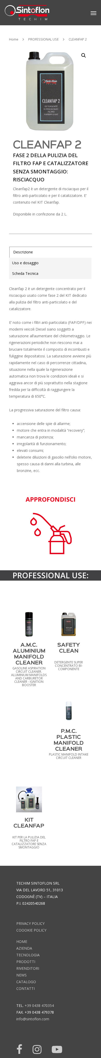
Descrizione (23, 252)
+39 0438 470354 (39, 1005)
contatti (25, 988)
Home (13, 39)
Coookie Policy (31, 930)
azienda (24, 948)
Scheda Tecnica (25, 273)
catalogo (26, 981)
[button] (83, 55)
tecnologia (28, 954)
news (21, 975)
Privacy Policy (30, 923)
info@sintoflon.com (32, 1018)
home (21, 941)
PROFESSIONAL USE (43, 39)
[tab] (50, 252)
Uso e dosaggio (25, 262)
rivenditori (27, 968)
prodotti (25, 961)
